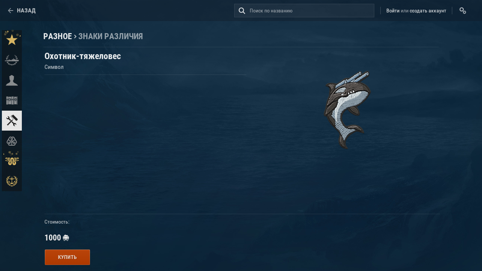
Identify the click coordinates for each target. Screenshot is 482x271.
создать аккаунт (428, 11)
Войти (393, 11)
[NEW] (12, 40)
